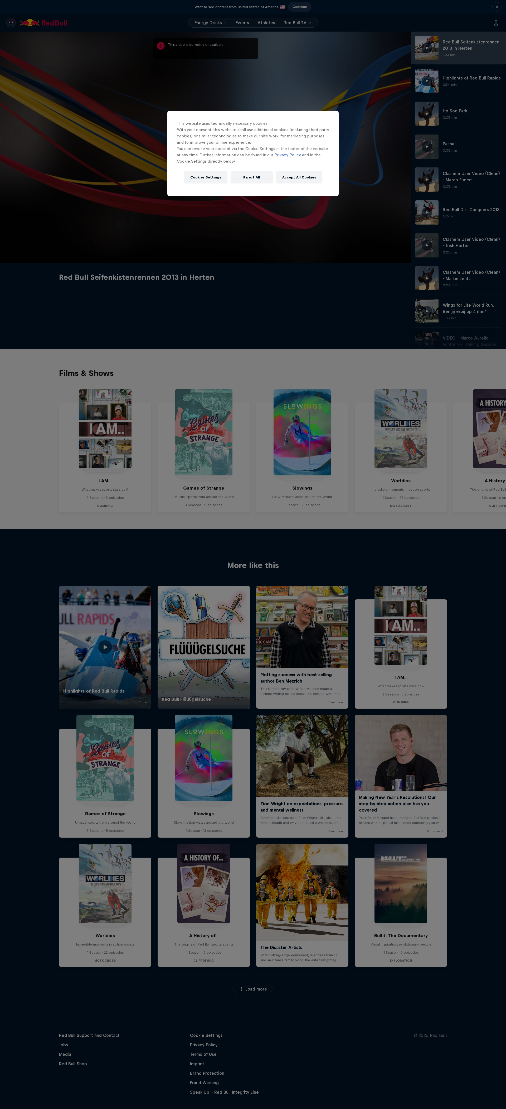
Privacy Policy (287, 155)
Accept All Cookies (299, 177)
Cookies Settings (205, 177)
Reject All (251, 177)
